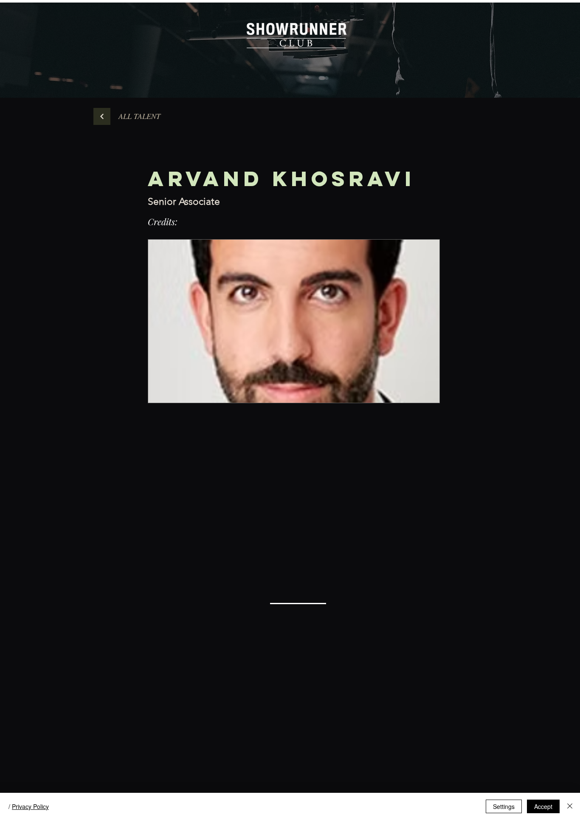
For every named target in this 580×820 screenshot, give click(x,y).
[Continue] (101, 116)
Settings (504, 806)
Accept (543, 806)
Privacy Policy (30, 806)
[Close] (570, 806)
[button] (139, 116)
